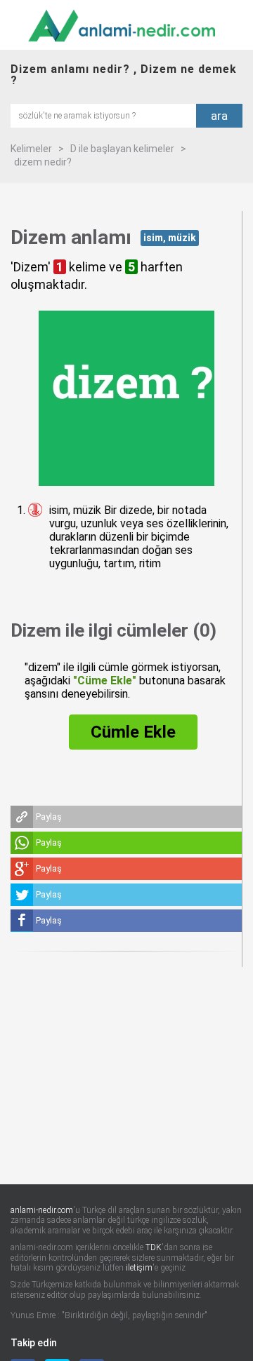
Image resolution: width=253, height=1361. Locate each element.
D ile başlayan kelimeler (122, 148)
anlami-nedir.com (42, 1210)
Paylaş (49, 816)
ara (219, 116)
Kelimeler (31, 148)
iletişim (139, 1268)
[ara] (103, 114)
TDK (153, 1247)
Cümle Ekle (133, 732)
